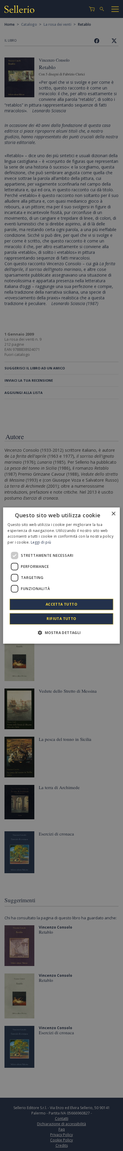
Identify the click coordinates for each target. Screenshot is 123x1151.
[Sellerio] (19, 10)
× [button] (113, 514)
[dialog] (61, 575)
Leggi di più (41, 542)
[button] (61, 632)
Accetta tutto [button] (61, 604)
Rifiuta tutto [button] (61, 618)
